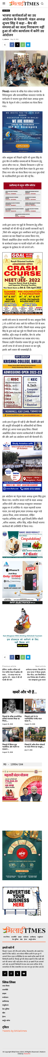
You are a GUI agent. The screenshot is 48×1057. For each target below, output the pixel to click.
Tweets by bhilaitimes (14, 1030)
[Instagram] (11, 973)
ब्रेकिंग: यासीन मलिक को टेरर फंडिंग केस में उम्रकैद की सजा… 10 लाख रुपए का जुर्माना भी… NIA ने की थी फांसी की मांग (12, 674)
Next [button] (39, 855)
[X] (17, 44)
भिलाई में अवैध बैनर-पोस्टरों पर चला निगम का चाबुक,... (35, 745)
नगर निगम (6, 11)
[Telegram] (28, 44)
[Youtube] (23, 973)
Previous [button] (5, 855)
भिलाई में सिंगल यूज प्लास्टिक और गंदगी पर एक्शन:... (10, 746)
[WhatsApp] (22, 44)
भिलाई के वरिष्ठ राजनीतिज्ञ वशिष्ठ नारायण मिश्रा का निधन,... (12, 718)
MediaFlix (27, 1054)
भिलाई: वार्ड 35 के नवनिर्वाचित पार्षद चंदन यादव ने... (33, 718)
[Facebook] (12, 44)
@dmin (6, 39)
